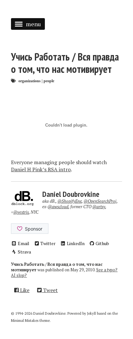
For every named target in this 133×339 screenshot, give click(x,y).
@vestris (21, 212)
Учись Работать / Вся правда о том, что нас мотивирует (65, 63)
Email (23, 243)
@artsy (98, 206)
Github (102, 243)
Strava (24, 252)
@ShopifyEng (69, 201)
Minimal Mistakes (24, 320)
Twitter (47, 243)
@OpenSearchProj (100, 201)
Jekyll (91, 313)
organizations (29, 81)
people (49, 81)
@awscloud (58, 206)
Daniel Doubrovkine (70, 194)
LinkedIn (75, 243)
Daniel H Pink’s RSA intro (41, 169)
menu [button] (33, 24)
